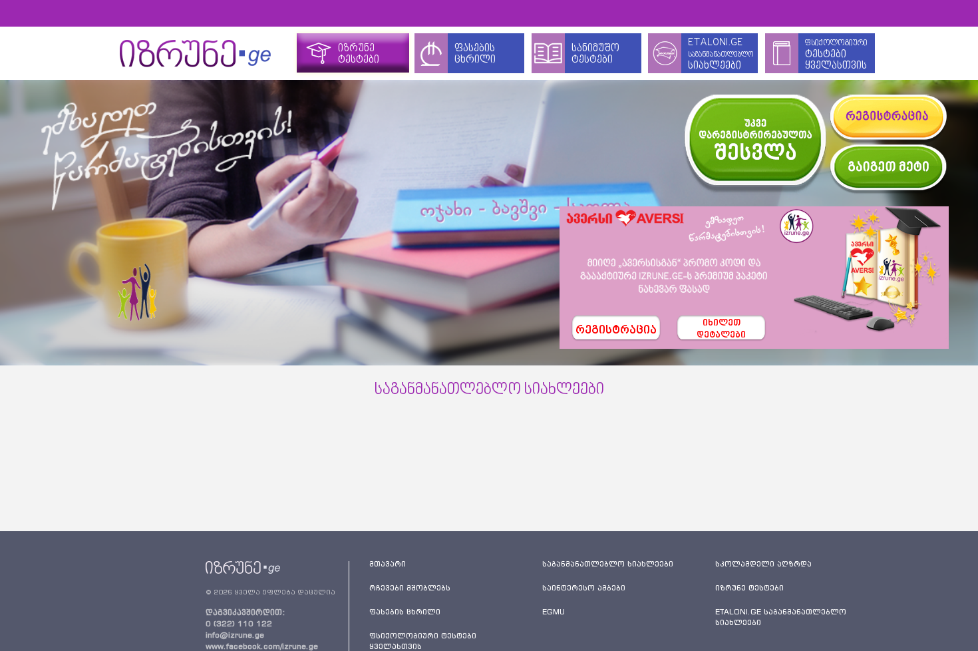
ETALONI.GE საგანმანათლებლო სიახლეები (780, 617)
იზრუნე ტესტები (749, 587)
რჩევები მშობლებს (409, 587)
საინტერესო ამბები (583, 587)
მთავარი (387, 563)
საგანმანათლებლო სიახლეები (607, 563)
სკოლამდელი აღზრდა (763, 563)
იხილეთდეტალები (721, 329)
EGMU (553, 611)
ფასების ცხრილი (404, 611)
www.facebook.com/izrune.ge (262, 646)
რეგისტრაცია (616, 331)
